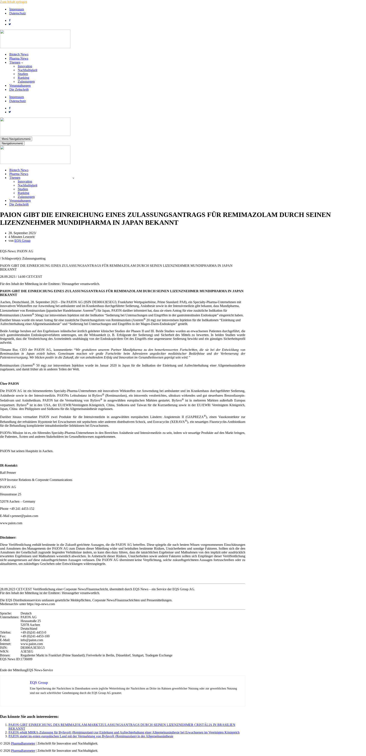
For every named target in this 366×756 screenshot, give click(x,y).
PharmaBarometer (23, 743)
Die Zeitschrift (19, 89)
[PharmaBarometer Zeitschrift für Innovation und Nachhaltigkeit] (35, 47)
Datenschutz (17, 13)
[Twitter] (9, 24)
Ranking (23, 77)
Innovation (25, 66)
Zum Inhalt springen (13, 2)
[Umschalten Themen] (73, 178)
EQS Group (22, 240)
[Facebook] (9, 20)
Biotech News (18, 54)
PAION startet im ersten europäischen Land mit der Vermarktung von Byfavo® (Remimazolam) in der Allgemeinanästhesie (90, 736)
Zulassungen (26, 81)
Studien (23, 74)
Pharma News (18, 58)
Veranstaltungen (20, 85)
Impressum (16, 9)
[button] (22, 62)
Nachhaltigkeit (27, 70)
